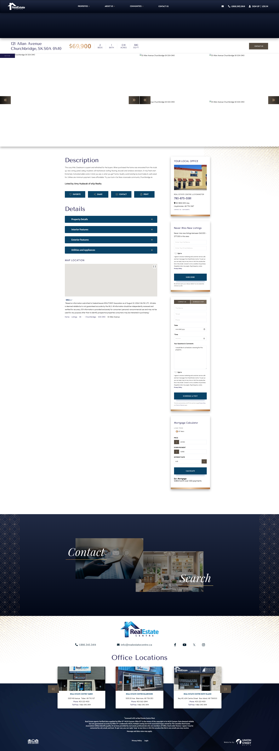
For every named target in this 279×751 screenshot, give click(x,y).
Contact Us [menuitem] (163, 6)
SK (80, 317)
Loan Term (178, 428)
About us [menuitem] (109, 6)
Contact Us (177, 209)
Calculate (190, 471)
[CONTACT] (258, 46)
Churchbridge (90, 317)
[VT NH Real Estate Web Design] (243, 742)
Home (67, 317)
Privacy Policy (178, 268)
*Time (176, 334)
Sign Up (255, 6)
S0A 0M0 (101, 317)
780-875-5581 (182, 198)
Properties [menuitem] (83, 6)
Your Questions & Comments (183, 344)
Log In (265, 6)
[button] (5, 100)
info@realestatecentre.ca (136, 644)
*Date (176, 325)
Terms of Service (180, 405)
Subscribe (190, 277)
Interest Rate (179, 457)
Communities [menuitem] (136, 6)
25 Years (181, 431)
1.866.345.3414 (238, 6)
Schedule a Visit (198, 302)
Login (146, 741)
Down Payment (180, 447)
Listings (74, 317)
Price (176, 438)
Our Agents (186, 209)
